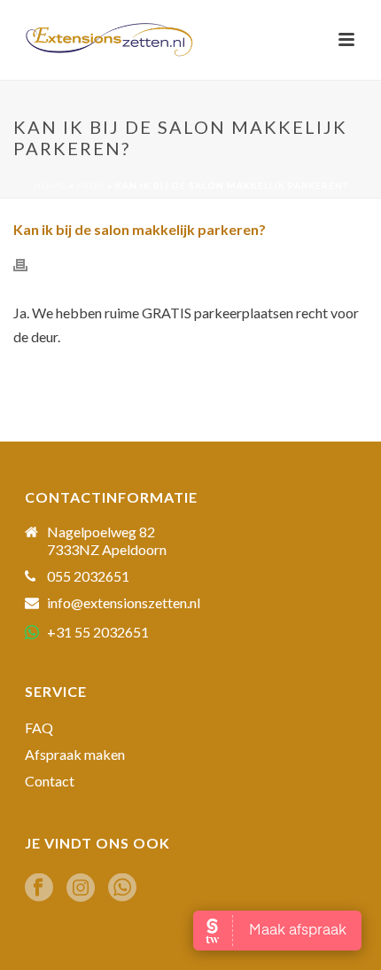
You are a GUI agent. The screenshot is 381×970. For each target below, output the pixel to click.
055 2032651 (88, 576)
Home (50, 185)
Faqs (91, 185)
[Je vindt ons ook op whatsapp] (122, 888)
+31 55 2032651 (98, 631)
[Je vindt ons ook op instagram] (80, 888)
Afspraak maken (75, 755)
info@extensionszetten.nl (123, 603)
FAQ (39, 728)
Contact (49, 781)
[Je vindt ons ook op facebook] (39, 888)
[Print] (29, 264)
